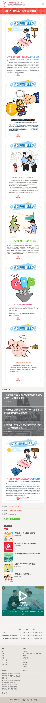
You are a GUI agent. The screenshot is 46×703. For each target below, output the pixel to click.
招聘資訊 (4, 664)
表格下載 (4, 660)
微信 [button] (6, 519)
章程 (24, 660)
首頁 (3, 651)
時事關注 (20, 510)
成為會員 (4, 662)
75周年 (25, 664)
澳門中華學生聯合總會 (13, 4)
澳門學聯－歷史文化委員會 (9, 689)
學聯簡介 (25, 651)
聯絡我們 (25, 662)
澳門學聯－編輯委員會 (8, 682)
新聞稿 (10, 510)
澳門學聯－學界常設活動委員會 (11, 676)
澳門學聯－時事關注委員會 (9, 684)
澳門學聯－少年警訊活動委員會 (11, 673)
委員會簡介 (5, 678)
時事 (14, 510)
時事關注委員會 (14, 506)
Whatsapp (15, 519)
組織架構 (25, 658)
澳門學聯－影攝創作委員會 (9, 687)
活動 (3, 653)
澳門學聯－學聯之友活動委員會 (11, 680)
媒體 (3, 655)
